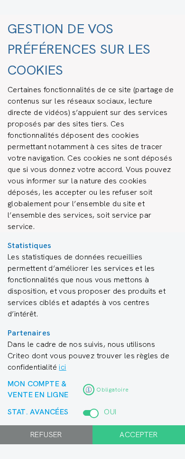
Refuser (46, 435)
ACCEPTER (138, 435)
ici (62, 367)
